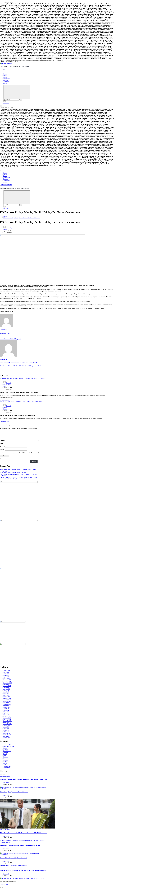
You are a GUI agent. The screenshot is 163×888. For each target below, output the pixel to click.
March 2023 (6, 733)
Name (2, 443)
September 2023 (7, 724)
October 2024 (7, 704)
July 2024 (6, 708)
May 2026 (6, 675)
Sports (5, 83)
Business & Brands (8, 746)
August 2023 (6, 725)
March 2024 (6, 715)
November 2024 (7, 702)
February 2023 (7, 734)
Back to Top (4, 884)
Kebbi (5, 407)
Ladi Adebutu (7, 384)
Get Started (6, 103)
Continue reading (5, 400)
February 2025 (7, 698)
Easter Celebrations (5, 339)
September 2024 (7, 705)
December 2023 (7, 719)
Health (5, 754)
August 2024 (6, 707)
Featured (5, 752)
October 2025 (7, 686)
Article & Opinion (8, 745)
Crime (5, 748)
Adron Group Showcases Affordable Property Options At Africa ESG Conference (23, 833)
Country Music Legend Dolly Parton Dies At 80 (13, 478)
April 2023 (6, 731)
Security (5, 761)
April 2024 (6, 713)
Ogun (4, 386)
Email (2, 446)
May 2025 (6, 693)
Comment (3, 440)
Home (5, 75)
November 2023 (7, 721)
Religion (5, 760)
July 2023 (6, 727)
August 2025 (6, 689)
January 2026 (7, 681)
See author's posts (5, 333)
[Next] (4, 774)
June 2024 (6, 710)
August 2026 (6, 670)
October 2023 (7, 722)
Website (2, 449)
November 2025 (7, 684)
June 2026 (6, 673)
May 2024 (6, 711)
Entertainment (7, 78)
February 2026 (7, 680)
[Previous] (1, 774)
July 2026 (6, 672)
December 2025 (7, 683)
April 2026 (6, 676)
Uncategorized (7, 766)
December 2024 (7, 701)
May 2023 (6, 730)
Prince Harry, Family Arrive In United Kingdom (13, 472)
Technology (6, 81)
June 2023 (6, 728)
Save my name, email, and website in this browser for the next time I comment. (23, 453)
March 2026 (6, 678)
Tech (4, 764)
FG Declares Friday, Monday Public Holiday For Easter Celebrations (21, 218)
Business (5, 80)
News (5, 74)
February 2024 (7, 716)
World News (6, 767)
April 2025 (6, 695)
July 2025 (6, 690)
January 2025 (7, 699)
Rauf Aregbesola (16, 339)
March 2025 (6, 696)
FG (11, 339)
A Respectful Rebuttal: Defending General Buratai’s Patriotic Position (18, 477)
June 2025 (6, 692)
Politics (5, 77)
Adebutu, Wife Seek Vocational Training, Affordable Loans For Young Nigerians (23, 870)
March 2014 (6, 737)
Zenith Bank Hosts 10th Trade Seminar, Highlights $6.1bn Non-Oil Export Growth (24, 779)
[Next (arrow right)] (2, 887)
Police (5, 409)
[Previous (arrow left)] (0, 887)
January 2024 (7, 718)
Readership (9, 228)
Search (2, 459)
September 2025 (7, 687)
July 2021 (6, 736)
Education (6, 749)
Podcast (5, 757)
